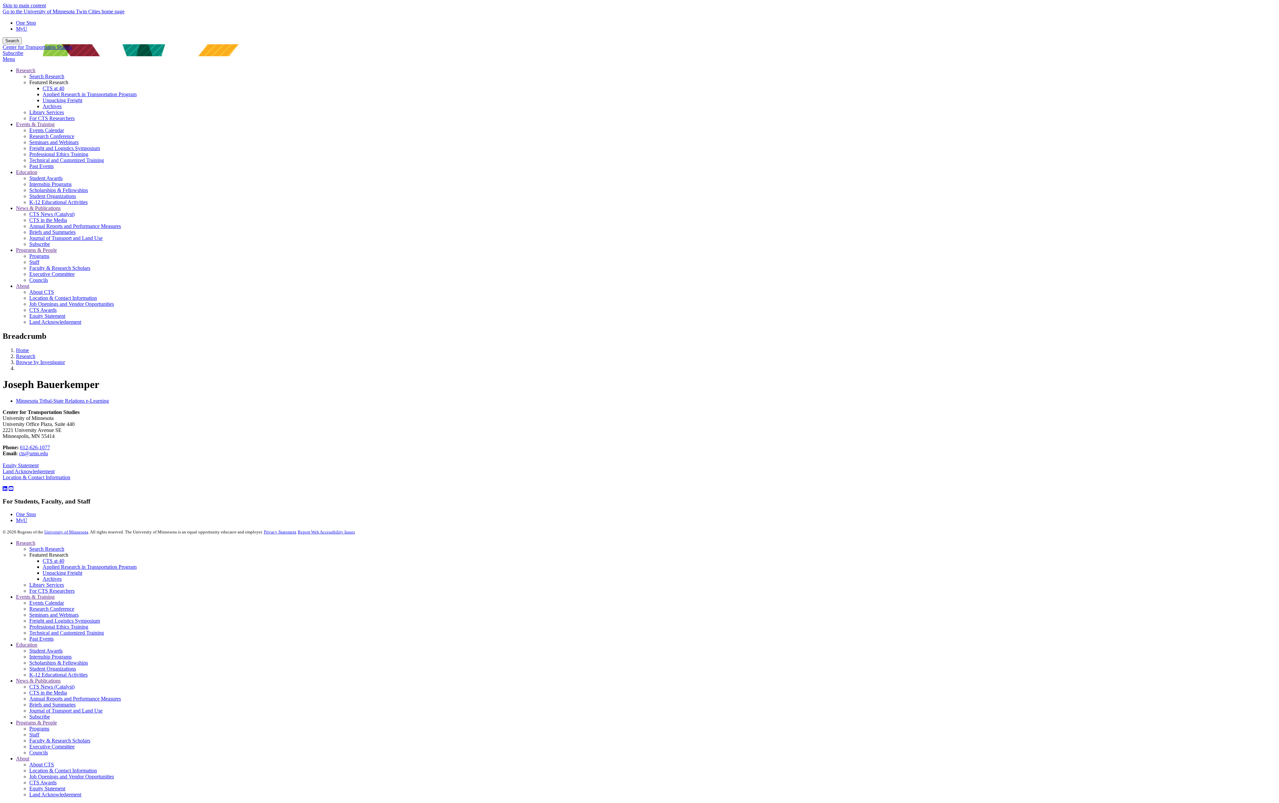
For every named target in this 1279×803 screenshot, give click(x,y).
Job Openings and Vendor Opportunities (71, 776)
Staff (34, 734)
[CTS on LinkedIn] (5, 489)
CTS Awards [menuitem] (43, 310)
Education (26, 645)
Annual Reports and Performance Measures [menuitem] (75, 226)
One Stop (26, 23)
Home (22, 350)
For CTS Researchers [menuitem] (52, 118)
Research (25, 356)
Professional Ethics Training (58, 627)
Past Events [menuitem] (41, 166)
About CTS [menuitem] (41, 292)
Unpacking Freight (62, 573)
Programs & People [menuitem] (36, 250)
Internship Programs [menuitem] (50, 184)
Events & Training (35, 597)
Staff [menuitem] (34, 262)
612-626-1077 (35, 447)
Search (12, 40)
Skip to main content (24, 5)
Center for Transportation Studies (37, 47)
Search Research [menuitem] (46, 76)
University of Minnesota (66, 531)
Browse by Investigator (40, 362)
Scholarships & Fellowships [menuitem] (58, 190)
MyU (21, 29)
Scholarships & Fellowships (58, 663)
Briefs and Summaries (52, 704)
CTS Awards (43, 782)
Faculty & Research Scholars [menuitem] (59, 268)
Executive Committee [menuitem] (52, 274)
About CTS (41, 764)
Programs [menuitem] (39, 256)
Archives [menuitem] (52, 106)
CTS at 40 (53, 561)
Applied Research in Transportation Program (90, 567)
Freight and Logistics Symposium (64, 621)
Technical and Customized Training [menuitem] (66, 160)
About (22, 758)
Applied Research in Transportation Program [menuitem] (90, 94)
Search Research (46, 549)
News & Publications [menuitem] (38, 208)
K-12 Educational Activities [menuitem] (58, 202)
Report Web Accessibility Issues (326, 531)
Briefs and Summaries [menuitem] (52, 232)
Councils (38, 752)
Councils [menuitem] (38, 280)
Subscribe (13, 53)
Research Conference (51, 609)
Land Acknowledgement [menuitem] (55, 322)
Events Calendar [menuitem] (46, 130)
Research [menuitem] (25, 70)
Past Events (41, 639)
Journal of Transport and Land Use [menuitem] (66, 238)
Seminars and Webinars (54, 615)
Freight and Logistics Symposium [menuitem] (64, 148)
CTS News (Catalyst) (52, 687)
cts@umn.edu (33, 453)
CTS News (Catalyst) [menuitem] (52, 214)
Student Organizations (52, 669)
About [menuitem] (22, 286)
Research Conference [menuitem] (51, 136)
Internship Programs (50, 657)
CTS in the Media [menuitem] (48, 220)
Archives (52, 579)
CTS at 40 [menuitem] (53, 88)
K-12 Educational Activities (58, 675)
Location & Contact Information (36, 477)
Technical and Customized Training (66, 633)
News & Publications (38, 681)
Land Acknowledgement (29, 471)
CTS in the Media (48, 693)
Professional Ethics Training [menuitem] (58, 154)
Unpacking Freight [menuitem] (62, 100)
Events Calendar (46, 603)
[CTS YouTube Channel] (11, 489)
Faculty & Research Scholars (59, 740)
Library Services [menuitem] (46, 112)
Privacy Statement (280, 531)
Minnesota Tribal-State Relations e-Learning (62, 401)
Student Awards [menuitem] (46, 178)
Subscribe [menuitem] (39, 244)
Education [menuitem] (26, 172)
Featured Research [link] (48, 82)
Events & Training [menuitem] (35, 124)
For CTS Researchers (52, 591)
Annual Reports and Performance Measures (75, 699)
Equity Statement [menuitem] (47, 316)
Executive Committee (52, 746)
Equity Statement (21, 465)
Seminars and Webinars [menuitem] (54, 142)
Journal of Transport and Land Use (66, 710)
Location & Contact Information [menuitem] (63, 298)
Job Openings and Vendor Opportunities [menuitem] (71, 304)
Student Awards (46, 651)
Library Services (46, 585)
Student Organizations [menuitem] (52, 196)
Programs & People (36, 722)
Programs (39, 728)
